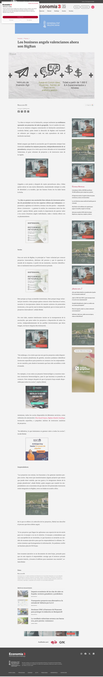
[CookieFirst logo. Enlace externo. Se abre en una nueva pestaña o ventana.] (7, 4)
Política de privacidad (33, 3)
